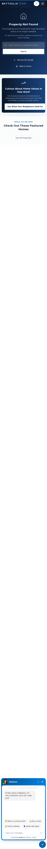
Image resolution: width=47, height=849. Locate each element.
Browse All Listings (25, 60)
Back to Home (25, 66)
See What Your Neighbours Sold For (25, 107)
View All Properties (23, 138)
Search (23, 51)
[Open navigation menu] (42, 3)
